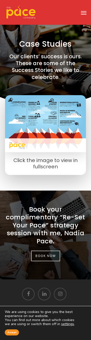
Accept (11, 332)
